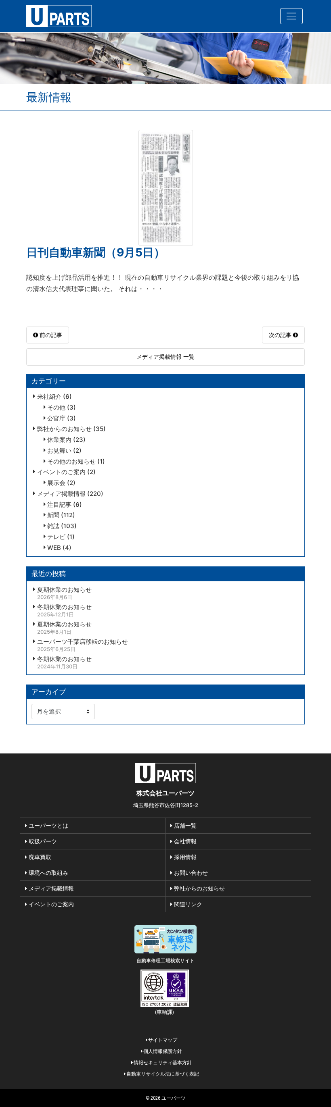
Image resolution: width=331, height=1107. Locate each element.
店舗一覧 (184, 825)
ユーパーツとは (47, 825)
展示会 (56, 483)
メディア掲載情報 (61, 493)
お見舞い (59, 450)
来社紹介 (49, 396)
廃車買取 (39, 856)
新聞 (53, 515)
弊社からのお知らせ (64, 429)
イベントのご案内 (61, 472)
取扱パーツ (42, 841)
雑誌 (53, 526)
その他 (56, 407)
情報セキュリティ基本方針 (162, 1062)
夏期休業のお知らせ (64, 589)
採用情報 (184, 856)
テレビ (56, 537)
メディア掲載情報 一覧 (165, 356)
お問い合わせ (190, 872)
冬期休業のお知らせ (64, 607)
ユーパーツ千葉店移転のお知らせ (82, 641)
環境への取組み (47, 872)
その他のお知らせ (71, 461)
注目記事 (59, 504)
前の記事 (50, 334)
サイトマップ (162, 1040)
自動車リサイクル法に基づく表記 (162, 1074)
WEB (54, 547)
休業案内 (59, 439)
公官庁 (56, 418)
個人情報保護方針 (162, 1051)
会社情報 (184, 841)
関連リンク (187, 904)
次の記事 (281, 334)
